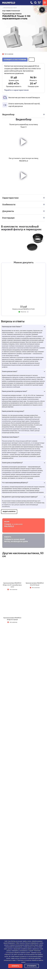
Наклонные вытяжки (10, 7)
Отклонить (32, 966)
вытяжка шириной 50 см (30, 66)
